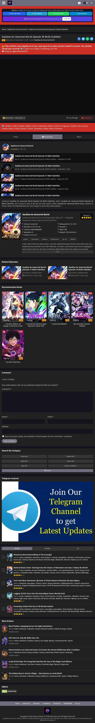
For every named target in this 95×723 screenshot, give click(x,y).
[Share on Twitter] (83, 39)
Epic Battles (45, 573)
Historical (31, 560)
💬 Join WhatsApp (58, 13)
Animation (23, 676)
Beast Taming (79, 570)
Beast (42, 596)
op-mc (64, 239)
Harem (30, 598)
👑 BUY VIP (66, 18)
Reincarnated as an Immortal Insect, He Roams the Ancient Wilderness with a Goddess (44, 650)
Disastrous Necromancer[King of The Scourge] (32, 555)
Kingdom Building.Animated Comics (34, 585)
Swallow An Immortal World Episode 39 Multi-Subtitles (80, 268)
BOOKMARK (68, 703)
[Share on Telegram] (92, 39)
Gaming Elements (53, 611)
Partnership (49, 652)
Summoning (74, 585)
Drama (16, 560)
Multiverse (44, 676)
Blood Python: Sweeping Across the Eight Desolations (30, 626)
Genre (24, 456)
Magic (53, 560)
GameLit (77, 583)
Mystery (74, 560)
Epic (20, 560)
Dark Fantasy (79, 557)
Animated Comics (38, 609)
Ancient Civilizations (39, 570)
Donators (36, 703)
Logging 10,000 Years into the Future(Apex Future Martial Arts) (39, 594)
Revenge (63, 629)
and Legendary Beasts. (66, 570)
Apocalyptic (58, 609)
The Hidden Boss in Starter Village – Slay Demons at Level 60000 (35, 673)
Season (70, 456)
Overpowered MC (61, 641)
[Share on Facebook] (79, 39)
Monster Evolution (47, 629)
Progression (64, 664)
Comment (7, 389)
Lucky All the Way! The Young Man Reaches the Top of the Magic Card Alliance (40, 662)
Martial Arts (55, 239)
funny (25, 598)
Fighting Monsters (67, 583)
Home (17, 703)
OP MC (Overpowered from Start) (58, 585)
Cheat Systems (45, 557)
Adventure (36, 557)
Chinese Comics (41, 583)
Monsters (67, 560)
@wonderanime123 (20, 51)
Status (70, 461)
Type (23, 466)
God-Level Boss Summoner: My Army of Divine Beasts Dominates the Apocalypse (46, 581)
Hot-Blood (39, 560)
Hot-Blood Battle (73, 611)
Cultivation (35, 239)
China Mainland (36, 229)
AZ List (77, 703)
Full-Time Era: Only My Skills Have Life (24, 638)
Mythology (85, 573)
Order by (70, 466)
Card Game (31, 664)
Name (5, 417)
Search (48, 470)
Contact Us (26, 703)
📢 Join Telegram (37, 13)
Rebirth (72, 239)
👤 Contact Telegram (81, 13)
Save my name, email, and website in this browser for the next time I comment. (38, 436)
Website (5, 426)
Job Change (44, 641)
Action (25, 239)
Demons (88, 557)
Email (51, 417)
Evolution (30, 641)
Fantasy (45, 239)
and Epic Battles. (52, 570)
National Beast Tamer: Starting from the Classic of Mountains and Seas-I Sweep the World (51, 568)
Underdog (69, 652)
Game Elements (40, 611)
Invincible (47, 560)
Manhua (82, 611)
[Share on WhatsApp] (88, 39)
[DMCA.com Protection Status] (9, 692)
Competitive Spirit (26, 573)
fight (21, 598)
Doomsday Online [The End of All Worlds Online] (33, 606)
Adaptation (28, 557)
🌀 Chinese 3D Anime (14, 13)
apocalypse (31, 583)
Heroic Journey (61, 573)
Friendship (45, 664)
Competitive (62, 557)
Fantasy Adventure (54, 583)
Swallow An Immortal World (44, 40)
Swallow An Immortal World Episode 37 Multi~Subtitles (34, 268)
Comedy (54, 557)
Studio (24, 461)
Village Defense (73, 676)
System (82, 585)
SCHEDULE (57, 703)
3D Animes (46, 703)
